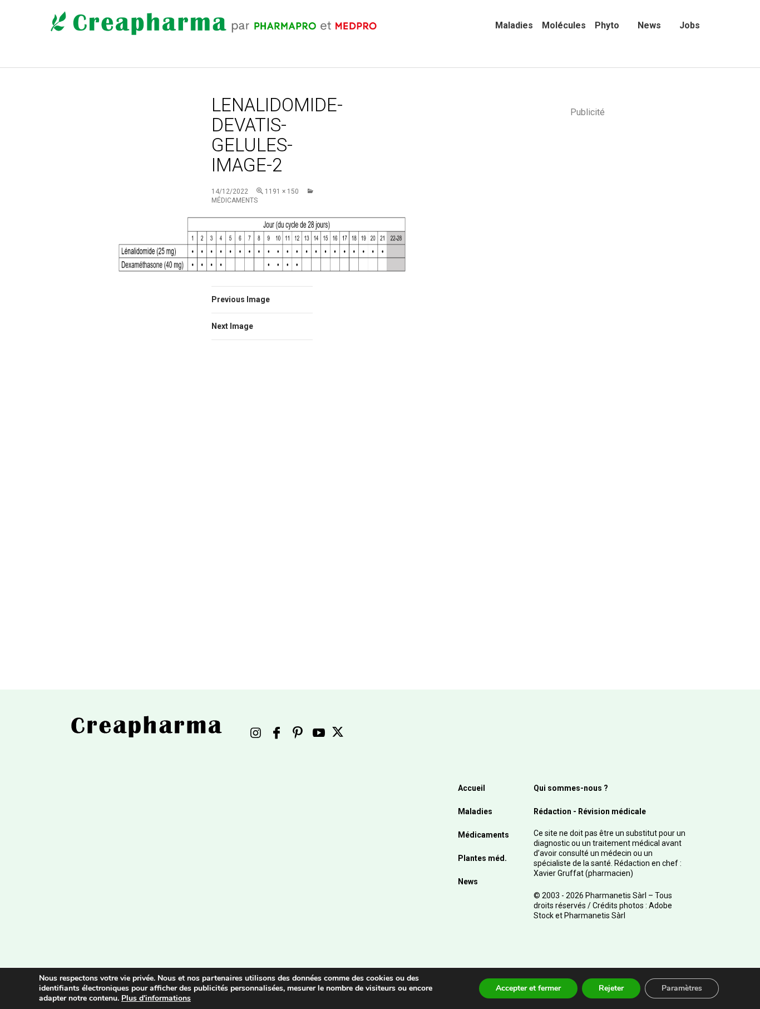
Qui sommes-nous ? (571, 788)
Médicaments (483, 834)
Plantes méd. (482, 858)
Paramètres (682, 988)
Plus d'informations (156, 998)
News (649, 25)
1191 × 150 (282, 191)
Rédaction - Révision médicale (590, 811)
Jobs (689, 25)
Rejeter (611, 988)
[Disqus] (277, 506)
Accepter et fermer (528, 988)
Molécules (564, 25)
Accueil (471, 788)
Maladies (514, 25)
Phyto (607, 25)
